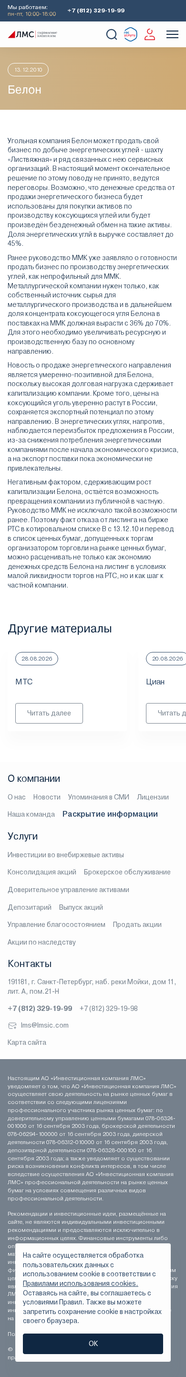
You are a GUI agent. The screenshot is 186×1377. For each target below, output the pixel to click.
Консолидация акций (42, 872)
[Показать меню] (172, 34)
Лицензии (153, 797)
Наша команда (31, 814)
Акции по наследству (42, 942)
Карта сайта (27, 1042)
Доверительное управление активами (68, 889)
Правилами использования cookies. (80, 1283)
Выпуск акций (81, 907)
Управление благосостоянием (56, 924)
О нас (17, 797)
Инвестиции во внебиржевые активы (66, 855)
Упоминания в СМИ (98, 797)
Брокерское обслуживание (127, 872)
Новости (47, 797)
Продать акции (137, 924)
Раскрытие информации (110, 814)
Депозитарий (30, 907)
